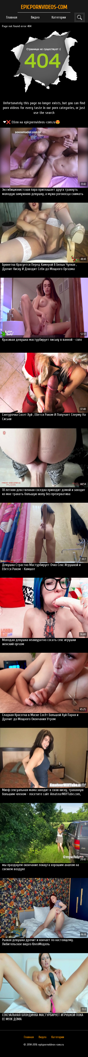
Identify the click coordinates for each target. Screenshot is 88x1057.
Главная (11, 17)
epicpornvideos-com (44, 7)
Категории (59, 17)
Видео (35, 17)
